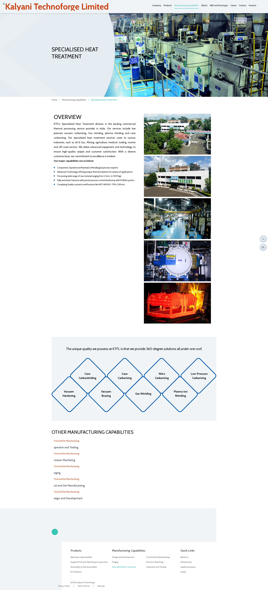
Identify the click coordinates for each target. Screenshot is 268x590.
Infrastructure (186, 562)
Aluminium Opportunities (81, 557)
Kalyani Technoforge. (86, 582)
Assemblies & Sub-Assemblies (84, 567)
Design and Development (67, 498)
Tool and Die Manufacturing (68, 485)
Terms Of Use (84, 586)
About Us (184, 557)
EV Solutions (76, 572)
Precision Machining (63, 460)
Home (54, 100)
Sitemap (101, 586)
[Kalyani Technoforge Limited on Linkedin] (182, 582)
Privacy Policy (64, 586)
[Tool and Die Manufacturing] (134, 479)
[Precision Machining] (134, 454)
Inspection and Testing (65, 447)
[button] (55, 532)
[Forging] (134, 466)
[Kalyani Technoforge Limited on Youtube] (188, 582)
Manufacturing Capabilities (74, 100)
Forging (56, 472)
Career (183, 572)
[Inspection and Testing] (134, 441)
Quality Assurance (188, 567)
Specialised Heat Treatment (124, 567)
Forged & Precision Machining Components (89, 562)
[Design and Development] (134, 492)
